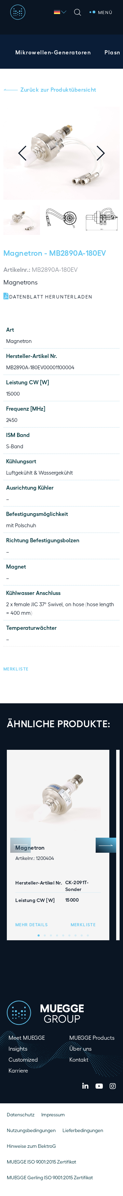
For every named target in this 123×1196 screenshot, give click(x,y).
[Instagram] (112, 1086)
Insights (18, 1048)
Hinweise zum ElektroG (31, 1146)
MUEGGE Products (91, 1037)
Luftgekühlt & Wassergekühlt (39, 472)
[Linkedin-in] (85, 1086)
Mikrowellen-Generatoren (53, 52)
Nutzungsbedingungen (31, 1130)
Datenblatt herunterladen (51, 297)
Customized (23, 1059)
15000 (13, 393)
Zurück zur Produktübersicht (58, 89)
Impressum (53, 1114)
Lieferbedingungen (83, 1130)
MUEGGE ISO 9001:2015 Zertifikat (41, 1162)
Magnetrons (20, 281)
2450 (11, 420)
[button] (106, 153)
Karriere (18, 1070)
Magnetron (23, 252)
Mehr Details (31, 924)
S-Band (14, 446)
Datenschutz (21, 1114)
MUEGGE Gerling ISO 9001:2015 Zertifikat (50, 1177)
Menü (105, 12)
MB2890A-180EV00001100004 (40, 367)
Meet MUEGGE (27, 1037)
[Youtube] (99, 1086)
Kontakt (78, 1059)
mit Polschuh (21, 525)
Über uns (80, 1048)
